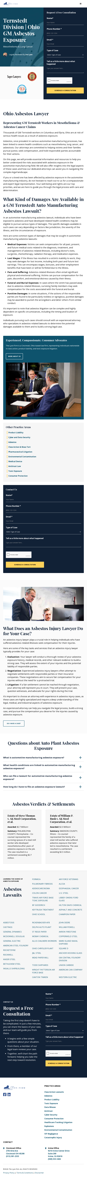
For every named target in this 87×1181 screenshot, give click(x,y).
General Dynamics (12, 931)
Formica (36, 879)
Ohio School (38, 914)
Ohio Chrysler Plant (42, 948)
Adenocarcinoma (41, 888)
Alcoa (62, 884)
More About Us (14, 356)
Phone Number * (54, 29)
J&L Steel (36, 953)
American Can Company (70, 969)
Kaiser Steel (9, 959)
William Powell (67, 927)
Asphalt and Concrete (70, 909)
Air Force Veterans (68, 879)
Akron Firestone (67, 931)
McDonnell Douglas (14, 936)
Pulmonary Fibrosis (42, 884)
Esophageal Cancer (69, 888)
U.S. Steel (63, 893)
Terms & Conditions (24, 1172)
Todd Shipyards (40, 965)
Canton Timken (40, 977)
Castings (7, 927)
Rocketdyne (9, 950)
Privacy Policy (9, 1172)
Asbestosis (8, 922)
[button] (80, 4)
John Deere (64, 922)
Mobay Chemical (40, 936)
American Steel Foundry (15, 945)
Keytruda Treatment (43, 909)
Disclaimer (39, 1172)
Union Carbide (66, 965)
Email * (50, 40)
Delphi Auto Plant (41, 927)
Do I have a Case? (14, 723)
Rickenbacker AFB (41, 922)
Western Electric (68, 977)
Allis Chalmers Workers (44, 941)
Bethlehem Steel (11, 964)
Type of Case (52, 50)
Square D (63, 948)
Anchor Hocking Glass (70, 953)
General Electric (12, 941)
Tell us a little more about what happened (61, 62)
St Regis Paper (39, 931)
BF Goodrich (38, 905)
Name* (50, 18)
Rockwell (8, 954)
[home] (10, 4)
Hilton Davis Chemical (70, 905)
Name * (49, 994)
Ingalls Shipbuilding (14, 968)
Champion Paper (67, 914)
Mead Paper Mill (40, 957)
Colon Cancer (39, 893)
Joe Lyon (28, 54)
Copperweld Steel (68, 936)
